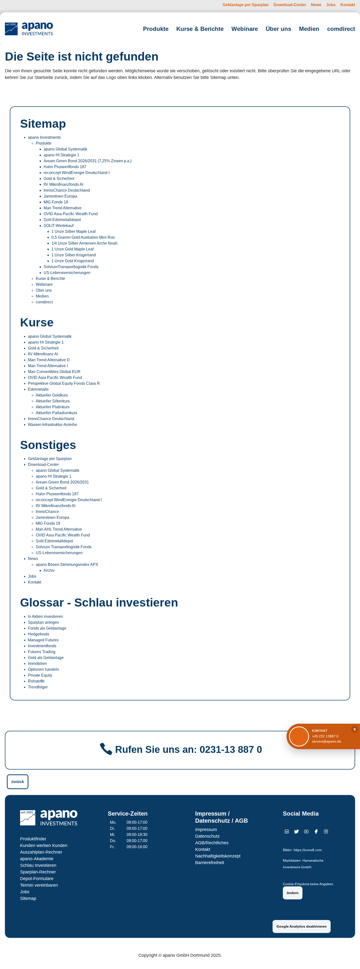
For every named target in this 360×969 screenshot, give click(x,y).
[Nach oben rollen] (349, 958)
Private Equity (40, 675)
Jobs (32, 576)
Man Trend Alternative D (49, 360)
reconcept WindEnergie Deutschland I (76, 173)
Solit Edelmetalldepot (62, 220)
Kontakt (34, 582)
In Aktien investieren (45, 616)
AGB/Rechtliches (211, 842)
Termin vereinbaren (39, 885)
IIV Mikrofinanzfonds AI (63, 184)
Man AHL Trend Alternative (59, 529)
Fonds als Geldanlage (47, 628)
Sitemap (28, 898)
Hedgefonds (38, 634)
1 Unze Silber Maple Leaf (73, 231)
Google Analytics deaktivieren (301, 926)
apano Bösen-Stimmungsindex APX (67, 564)
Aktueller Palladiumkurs (56, 413)
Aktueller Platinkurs (53, 407)
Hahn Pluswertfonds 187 (65, 167)
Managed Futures (43, 640)
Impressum (206, 829)
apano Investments (44, 137)
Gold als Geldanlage (46, 658)
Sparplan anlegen (43, 622)
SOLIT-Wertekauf (58, 226)
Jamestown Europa (60, 196)
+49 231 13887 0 (325, 736)
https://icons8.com (308, 850)
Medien (42, 296)
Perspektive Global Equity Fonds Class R (64, 383)
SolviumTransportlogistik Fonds (71, 267)
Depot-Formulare (36, 878)
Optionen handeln (43, 669)
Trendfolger (38, 687)
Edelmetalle (38, 389)
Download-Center (43, 464)
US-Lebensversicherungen (67, 273)
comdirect (44, 302)
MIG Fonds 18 (56, 202)
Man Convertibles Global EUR (54, 372)
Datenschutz (207, 836)
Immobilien (37, 663)
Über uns (44, 290)
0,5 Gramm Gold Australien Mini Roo (83, 237)
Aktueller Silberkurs (53, 401)
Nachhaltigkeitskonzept (217, 856)
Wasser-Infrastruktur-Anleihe (52, 424)
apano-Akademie (36, 858)
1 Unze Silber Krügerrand (73, 255)
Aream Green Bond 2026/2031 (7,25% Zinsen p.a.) (88, 161)
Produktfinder (33, 838)
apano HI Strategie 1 (61, 155)
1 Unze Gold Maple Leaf (72, 249)
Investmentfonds (42, 646)
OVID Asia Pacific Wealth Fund (71, 214)
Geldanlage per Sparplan (50, 459)
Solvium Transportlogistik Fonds (64, 547)
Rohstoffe (36, 681)
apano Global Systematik (65, 149)
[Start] (29, 28)
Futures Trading (41, 652)
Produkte (43, 143)
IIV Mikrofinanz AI (43, 354)
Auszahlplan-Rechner (41, 852)
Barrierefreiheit (209, 862)
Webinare (44, 284)
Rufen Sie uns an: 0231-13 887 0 (188, 749)
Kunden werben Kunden (43, 845)
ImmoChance (47, 511)
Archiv (49, 570)
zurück (17, 782)
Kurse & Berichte (50, 278)
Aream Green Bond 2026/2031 (62, 482)
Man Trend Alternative (63, 208)
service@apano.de (326, 741)
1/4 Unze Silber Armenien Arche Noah (84, 243)
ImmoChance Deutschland (67, 190)
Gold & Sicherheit (59, 178)
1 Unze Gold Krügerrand (72, 261)
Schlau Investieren (38, 865)
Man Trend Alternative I (48, 366)
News (33, 559)
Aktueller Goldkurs (52, 395)
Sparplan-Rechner (38, 872)
